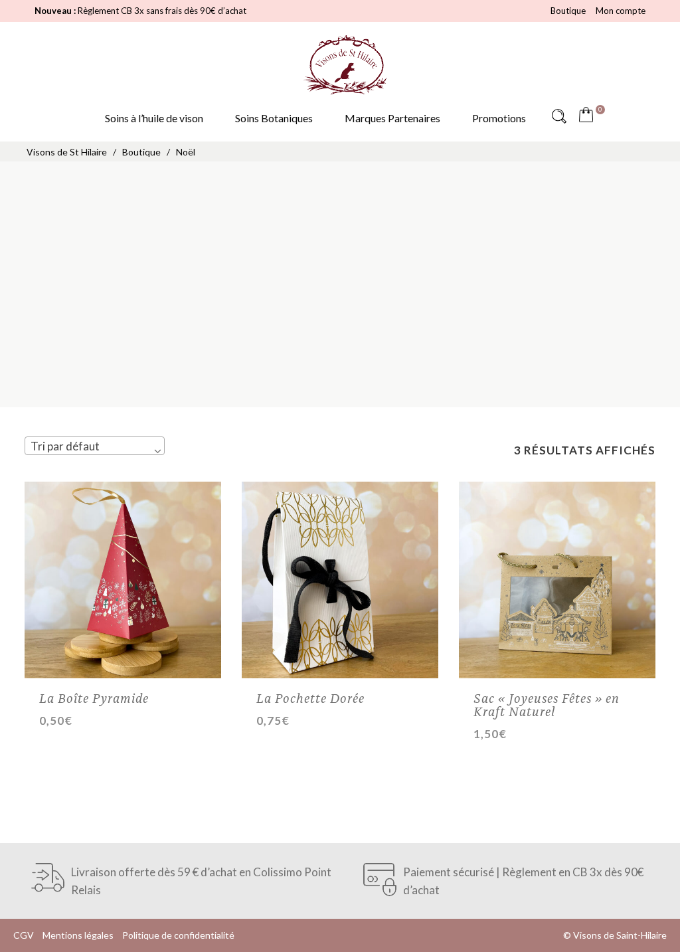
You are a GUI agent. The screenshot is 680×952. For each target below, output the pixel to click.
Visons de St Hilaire (67, 151)
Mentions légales (78, 935)
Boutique (568, 10)
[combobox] (95, 445)
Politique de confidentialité (178, 935)
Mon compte (620, 10)
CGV (23, 935)
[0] (589, 116)
